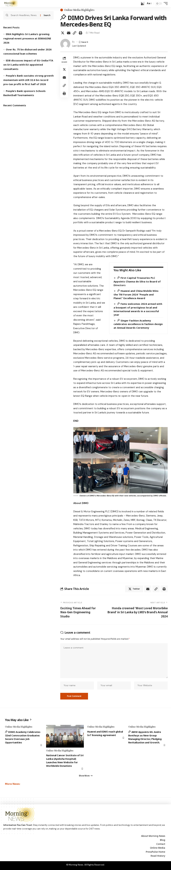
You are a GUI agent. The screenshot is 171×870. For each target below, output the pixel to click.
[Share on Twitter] (62, 33)
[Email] (68, 33)
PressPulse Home (155, 851)
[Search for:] (24, 15)
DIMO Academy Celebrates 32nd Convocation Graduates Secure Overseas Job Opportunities (22, 737)
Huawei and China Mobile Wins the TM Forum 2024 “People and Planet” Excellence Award (136, 294)
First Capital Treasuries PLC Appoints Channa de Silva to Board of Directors (137, 281)
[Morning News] (10, 3)
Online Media (157, 847)
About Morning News (153, 835)
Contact (160, 843)
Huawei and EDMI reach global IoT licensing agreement (105, 733)
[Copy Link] (74, 33)
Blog (162, 839)
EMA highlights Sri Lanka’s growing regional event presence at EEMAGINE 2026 (27, 38)
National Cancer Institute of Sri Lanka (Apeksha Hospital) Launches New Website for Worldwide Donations (64, 760)
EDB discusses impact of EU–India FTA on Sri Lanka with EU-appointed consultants (28, 65)
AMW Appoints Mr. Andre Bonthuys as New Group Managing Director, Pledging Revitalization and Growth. (144, 737)
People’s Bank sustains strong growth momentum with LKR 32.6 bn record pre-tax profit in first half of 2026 (28, 80)
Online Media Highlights (79, 10)
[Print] (80, 33)
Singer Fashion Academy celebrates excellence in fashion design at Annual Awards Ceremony (138, 324)
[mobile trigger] (165, 3)
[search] (142, 3)
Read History (158, 855)
